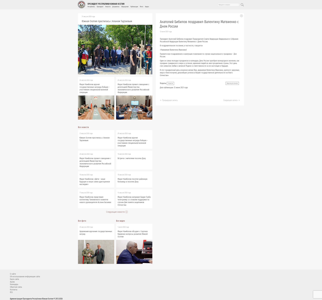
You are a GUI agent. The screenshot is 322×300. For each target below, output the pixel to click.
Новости (107, 7)
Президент (100, 7)
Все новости (83, 127)
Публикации (134, 7)
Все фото (82, 220)
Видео (147, 7)
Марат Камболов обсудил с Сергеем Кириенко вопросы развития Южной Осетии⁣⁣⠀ (133, 234)
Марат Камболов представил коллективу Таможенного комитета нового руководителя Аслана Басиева (95, 200)
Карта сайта (14, 279)
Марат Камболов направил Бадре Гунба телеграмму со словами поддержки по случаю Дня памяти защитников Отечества (134, 201)
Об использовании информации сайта (25, 276)
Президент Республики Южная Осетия (106, 4)
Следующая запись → (231, 100)
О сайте (13, 274)
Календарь (14, 284)
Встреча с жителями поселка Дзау (132, 158)
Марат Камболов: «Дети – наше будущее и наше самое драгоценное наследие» (94, 182)
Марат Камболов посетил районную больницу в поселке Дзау (132, 180)
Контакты (13, 289)
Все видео (120, 220)
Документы (115, 7)
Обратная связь (16, 287)
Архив (12, 282)
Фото (141, 7)
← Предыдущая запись (169, 100)
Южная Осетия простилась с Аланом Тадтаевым (107, 21)
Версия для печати (232, 83)
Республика (91, 7)
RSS (11, 292)
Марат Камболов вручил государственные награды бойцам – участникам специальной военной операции (94, 88)
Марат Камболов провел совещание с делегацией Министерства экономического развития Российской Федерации (133, 88)
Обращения (125, 7)
